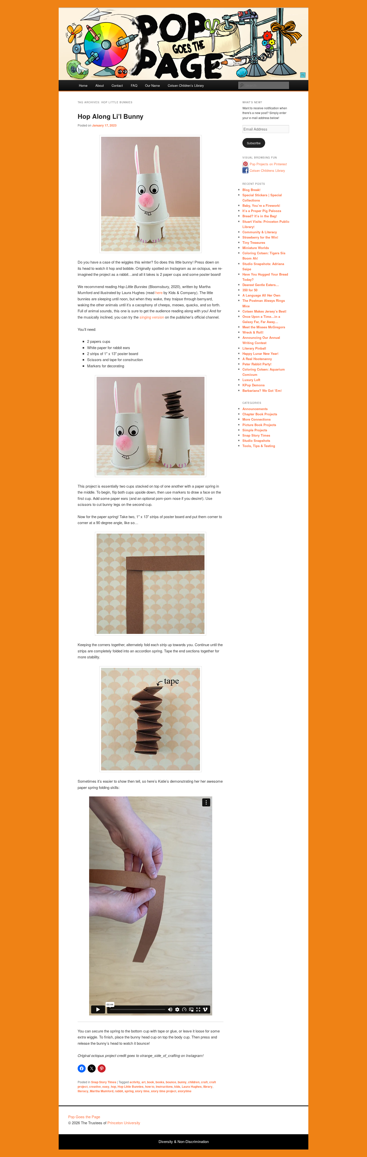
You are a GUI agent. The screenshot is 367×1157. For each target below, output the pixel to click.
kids (177, 1086)
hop (113, 1086)
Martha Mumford (101, 1091)
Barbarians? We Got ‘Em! (262, 390)
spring (129, 1091)
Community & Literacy (259, 232)
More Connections (256, 419)
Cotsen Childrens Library (267, 170)
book (150, 1082)
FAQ (134, 85)
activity (135, 1082)
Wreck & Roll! (252, 332)
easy (105, 1086)
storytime (184, 1091)
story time (142, 1091)
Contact (117, 85)
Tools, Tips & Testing (258, 445)
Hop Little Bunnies (131, 1086)
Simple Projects (254, 430)
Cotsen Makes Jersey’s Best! (264, 311)
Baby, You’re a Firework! (261, 205)
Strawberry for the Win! (260, 237)
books (160, 1082)
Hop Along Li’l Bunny (110, 116)
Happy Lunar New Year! (260, 353)
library (207, 1086)
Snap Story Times (103, 1082)
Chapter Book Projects (259, 414)
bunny (182, 1082)
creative (95, 1086)
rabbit (119, 1091)
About (99, 85)
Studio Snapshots (256, 440)
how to (149, 1086)
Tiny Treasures (253, 242)
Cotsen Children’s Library (186, 85)
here (159, 292)
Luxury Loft (251, 379)
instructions (164, 1086)
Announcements (255, 408)
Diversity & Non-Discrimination (184, 1141)
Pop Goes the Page (84, 1116)
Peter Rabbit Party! (256, 364)
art (144, 1082)
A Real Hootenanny (257, 358)
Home (83, 85)
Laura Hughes (192, 1086)
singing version (152, 317)
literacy (83, 1091)
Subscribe (254, 143)
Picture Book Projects (259, 424)
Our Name (152, 85)
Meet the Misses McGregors (263, 327)
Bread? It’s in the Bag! (259, 216)
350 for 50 (249, 290)
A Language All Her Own (261, 295)
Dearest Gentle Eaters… (260, 284)
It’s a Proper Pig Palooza (261, 210)
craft (204, 1082)
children (193, 1082)
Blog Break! (251, 189)
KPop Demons (253, 385)
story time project (163, 1091)
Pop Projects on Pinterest (268, 164)
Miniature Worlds (255, 247)
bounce (171, 1082)
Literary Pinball (254, 348)
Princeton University (280, 1119)
